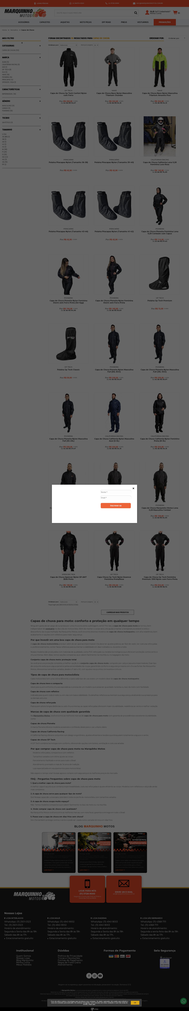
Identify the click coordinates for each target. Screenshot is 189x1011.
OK (135, 1003)
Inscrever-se (116, 505)
